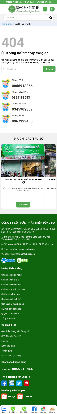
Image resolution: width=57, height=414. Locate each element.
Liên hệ (4, 341)
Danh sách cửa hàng (11, 355)
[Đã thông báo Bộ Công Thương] (8, 260)
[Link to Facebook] (4, 383)
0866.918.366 (22, 369)
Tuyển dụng (6, 350)
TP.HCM (28, 396)
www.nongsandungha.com (23, 254)
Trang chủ (6, 24)
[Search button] (51, 17)
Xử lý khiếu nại (8, 318)
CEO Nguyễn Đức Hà (11, 336)
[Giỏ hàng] (52, 9)
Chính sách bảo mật (10, 294)
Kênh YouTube (8, 346)
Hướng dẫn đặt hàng (11, 308)
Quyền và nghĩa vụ (10, 313)
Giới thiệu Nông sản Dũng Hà (15, 331)
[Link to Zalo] (12, 383)
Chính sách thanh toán (11, 299)
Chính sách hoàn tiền (11, 284)
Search (49, 69)
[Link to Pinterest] (26, 383)
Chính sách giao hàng (11, 275)
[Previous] (4, 176)
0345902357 (22, 109)
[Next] (52, 176)
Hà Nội (11, 396)
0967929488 (22, 121)
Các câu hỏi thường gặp (12, 304)
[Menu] (3, 9)
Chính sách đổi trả (10, 279)
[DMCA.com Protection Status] (22, 260)
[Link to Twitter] (19, 383)
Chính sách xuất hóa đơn (13, 289)
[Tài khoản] (45, 9)
